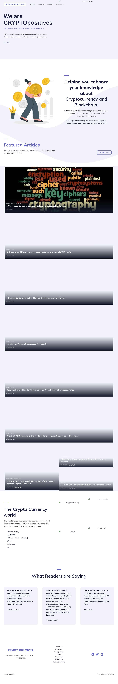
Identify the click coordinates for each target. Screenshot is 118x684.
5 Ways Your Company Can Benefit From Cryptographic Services (36, 206)
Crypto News (9, 249)
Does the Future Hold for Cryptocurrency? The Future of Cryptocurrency (40, 390)
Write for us (60, 4)
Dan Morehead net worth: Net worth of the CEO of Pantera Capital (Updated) (30, 482)
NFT (7, 295)
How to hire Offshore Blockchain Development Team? (86, 485)
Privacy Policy (59, 652)
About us (41, 4)
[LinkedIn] (102, 654)
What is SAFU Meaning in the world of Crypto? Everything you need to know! (42, 436)
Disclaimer (59, 649)
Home (32, 4)
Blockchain (64, 482)
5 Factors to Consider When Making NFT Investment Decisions (35, 298)
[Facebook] (92, 654)
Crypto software (65, 456)
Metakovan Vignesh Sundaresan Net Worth (26, 344)
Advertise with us (59, 662)
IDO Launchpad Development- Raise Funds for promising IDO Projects (38, 252)
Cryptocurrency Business (13, 203)
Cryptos (10, 486)
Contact (50, 4)
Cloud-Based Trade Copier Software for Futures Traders (83, 460)
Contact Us (59, 657)
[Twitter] (97, 654)
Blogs (59, 654)
